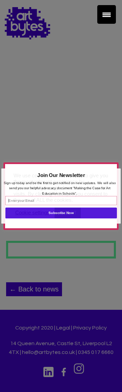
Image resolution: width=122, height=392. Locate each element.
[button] (61, 175)
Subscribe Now (61, 213)
